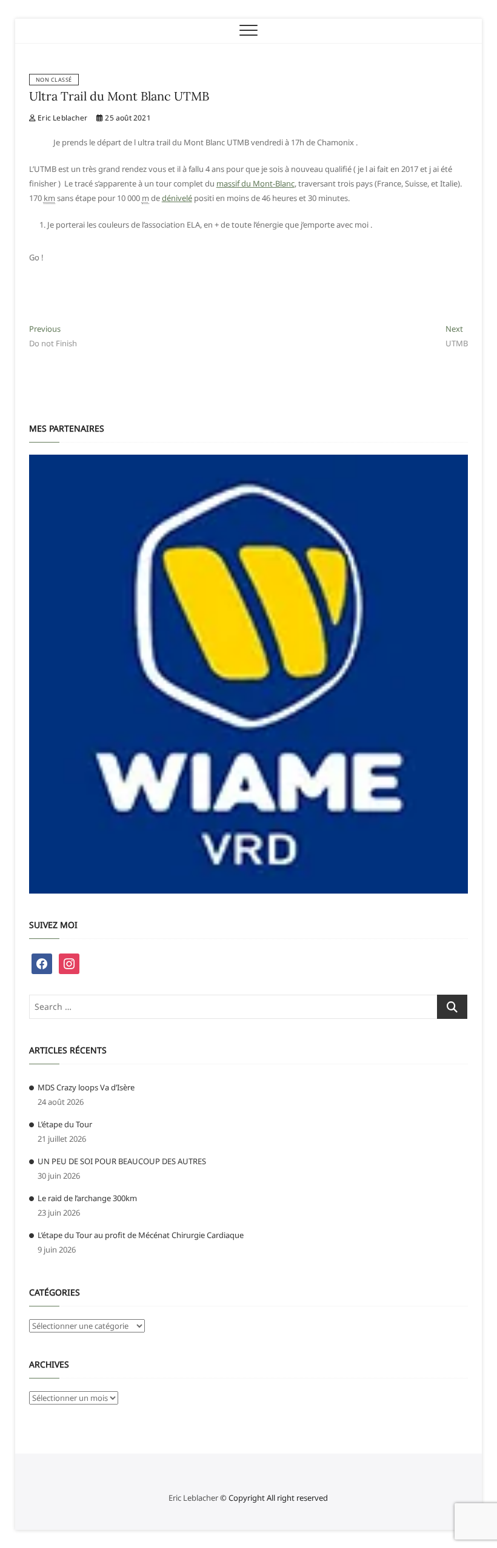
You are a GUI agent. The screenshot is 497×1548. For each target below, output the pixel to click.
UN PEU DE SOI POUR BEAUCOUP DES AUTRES (122, 1161)
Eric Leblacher (61, 118)
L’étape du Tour (65, 1124)
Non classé (54, 80)
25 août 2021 (127, 118)
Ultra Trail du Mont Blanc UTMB (119, 96)
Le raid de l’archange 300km (87, 1198)
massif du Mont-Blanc (255, 183)
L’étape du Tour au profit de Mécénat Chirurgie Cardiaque (141, 1235)
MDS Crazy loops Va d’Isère (86, 1087)
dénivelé (177, 198)
